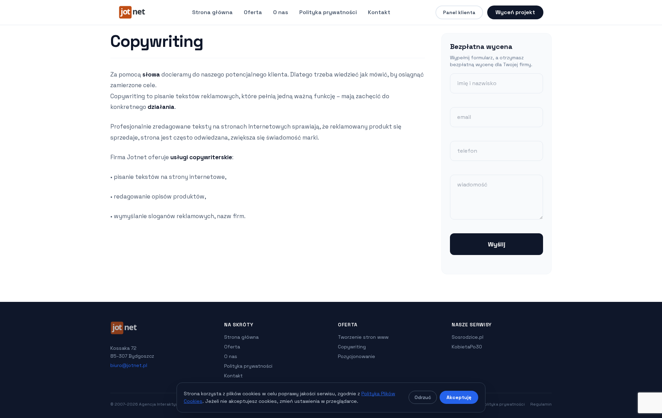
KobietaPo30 (467, 347)
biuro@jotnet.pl (128, 365)
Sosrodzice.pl (467, 337)
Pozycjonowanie (356, 356)
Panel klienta (459, 12)
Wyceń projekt (515, 12)
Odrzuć (422, 397)
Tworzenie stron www (363, 337)
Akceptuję (459, 397)
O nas (280, 12)
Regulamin (541, 404)
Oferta (253, 12)
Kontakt (379, 12)
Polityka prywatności (328, 12)
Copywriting (352, 347)
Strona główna (212, 12)
